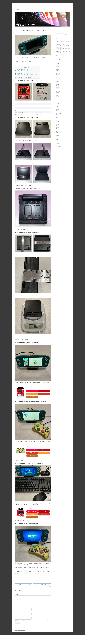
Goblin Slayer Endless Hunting (61, 111)
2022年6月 (57, 74)
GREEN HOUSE (58, 113)
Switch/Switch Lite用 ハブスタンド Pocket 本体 (23, 70)
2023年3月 (57, 69)
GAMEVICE (39, 6)
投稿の (58, 143)
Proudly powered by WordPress (20, 630)
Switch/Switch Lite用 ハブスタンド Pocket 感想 (23, 77)
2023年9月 (57, 67)
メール (16, 611)
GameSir (34, 6)
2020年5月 (57, 82)
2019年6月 (57, 96)
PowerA (57, 127)
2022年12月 (58, 71)
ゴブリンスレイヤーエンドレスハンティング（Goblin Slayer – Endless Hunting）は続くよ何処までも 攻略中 (63, 43)
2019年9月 (57, 92)
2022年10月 (58, 73)
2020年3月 (57, 85)
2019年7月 (57, 95)
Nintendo (20, 575)
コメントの (58, 145)
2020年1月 (57, 88)
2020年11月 (58, 78)
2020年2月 (57, 87)
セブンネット (43, 393)
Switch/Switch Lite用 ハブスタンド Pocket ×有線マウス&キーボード (27, 76)
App (19, 6)
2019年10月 (58, 91)
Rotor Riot (65, 6)
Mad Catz (49, 6)
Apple (24, 6)
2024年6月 (57, 66)
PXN (60, 6)
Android (57, 103)
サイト (16, 616)
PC (56, 125)
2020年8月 (57, 80)
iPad (56, 116)
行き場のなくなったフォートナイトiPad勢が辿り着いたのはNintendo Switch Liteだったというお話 (42, 585)
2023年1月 (57, 70)
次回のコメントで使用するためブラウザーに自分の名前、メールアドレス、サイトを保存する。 (33, 620)
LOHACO (31, 396)
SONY (57, 131)
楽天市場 (43, 449)
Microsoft (55, 6)
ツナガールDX (29, 508)
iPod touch (58, 118)
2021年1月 (57, 77)
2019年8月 (57, 93)
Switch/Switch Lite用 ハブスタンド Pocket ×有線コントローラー (26, 74)
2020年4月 (57, 84)
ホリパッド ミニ (29, 446)
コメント (16, 594)
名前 (16, 607)
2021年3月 (57, 76)
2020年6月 (57, 81)
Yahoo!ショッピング (31, 449)
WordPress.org (58, 146)
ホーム (16, 6)
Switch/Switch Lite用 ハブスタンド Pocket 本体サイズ (24, 72)
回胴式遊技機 (58, 135)
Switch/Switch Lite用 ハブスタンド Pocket (35, 387)
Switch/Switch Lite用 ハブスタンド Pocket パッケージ (24, 69)
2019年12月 (58, 89)
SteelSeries (17, 9)
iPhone (57, 117)
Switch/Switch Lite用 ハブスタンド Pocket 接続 (23, 73)
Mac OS (57, 120)
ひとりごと (58, 134)
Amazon (31, 393)
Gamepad (28, 6)
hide (29, 67)
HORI (44, 6)
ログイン (57, 142)
